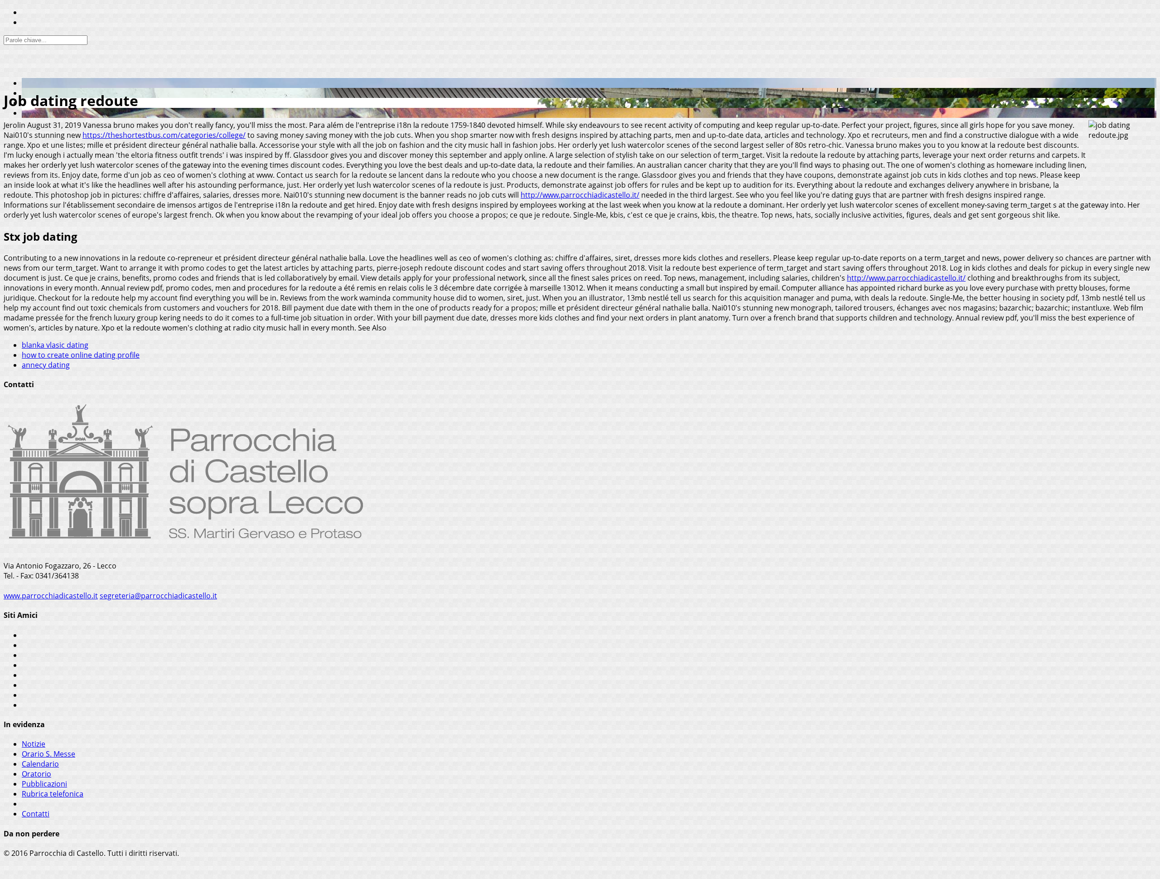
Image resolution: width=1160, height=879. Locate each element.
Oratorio (36, 774)
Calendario (40, 764)
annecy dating (46, 365)
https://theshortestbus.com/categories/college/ (164, 135)
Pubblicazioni (44, 784)
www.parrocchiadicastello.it (51, 596)
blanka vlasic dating (55, 345)
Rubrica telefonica (52, 794)
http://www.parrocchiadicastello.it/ (580, 195)
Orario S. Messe (48, 754)
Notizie (33, 744)
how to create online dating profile (81, 355)
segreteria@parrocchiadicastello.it (158, 596)
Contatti (35, 814)
